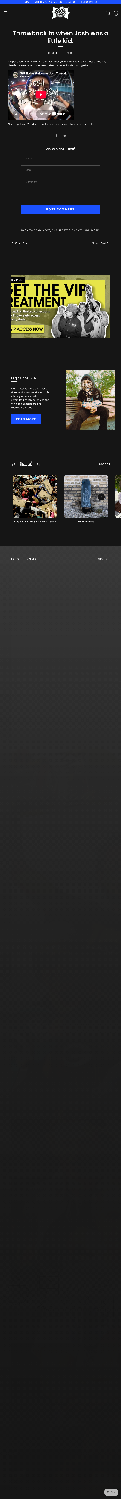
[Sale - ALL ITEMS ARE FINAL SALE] (35, 496)
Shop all (104, 464)
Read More (26, 419)
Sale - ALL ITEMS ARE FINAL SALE (35, 521)
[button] (19, 496)
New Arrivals (86, 521)
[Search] (108, 13)
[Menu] (5, 12)
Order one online (39, 124)
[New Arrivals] (86, 496)
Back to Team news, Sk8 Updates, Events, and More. (60, 230)
